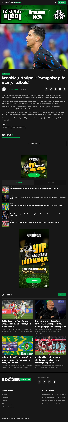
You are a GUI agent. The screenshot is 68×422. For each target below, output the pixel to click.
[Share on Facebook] (46, 89)
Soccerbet (62, 2)
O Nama (4, 394)
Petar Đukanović (12, 89)
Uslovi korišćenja (7, 404)
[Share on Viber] (60, 89)
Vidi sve (62, 294)
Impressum (5, 397)
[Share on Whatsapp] (64, 89)
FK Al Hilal (6, 127)
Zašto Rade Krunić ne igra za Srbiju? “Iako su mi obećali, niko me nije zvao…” (35, 188)
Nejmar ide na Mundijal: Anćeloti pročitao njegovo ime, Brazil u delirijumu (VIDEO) (36, 205)
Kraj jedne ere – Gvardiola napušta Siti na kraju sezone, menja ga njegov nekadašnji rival (38, 197)
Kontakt (4, 400)
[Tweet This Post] (51, 89)
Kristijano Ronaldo (18, 127)
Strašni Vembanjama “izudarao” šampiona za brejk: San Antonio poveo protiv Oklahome (35, 214)
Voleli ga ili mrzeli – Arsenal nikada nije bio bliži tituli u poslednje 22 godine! (35, 222)
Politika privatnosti (8, 407)
